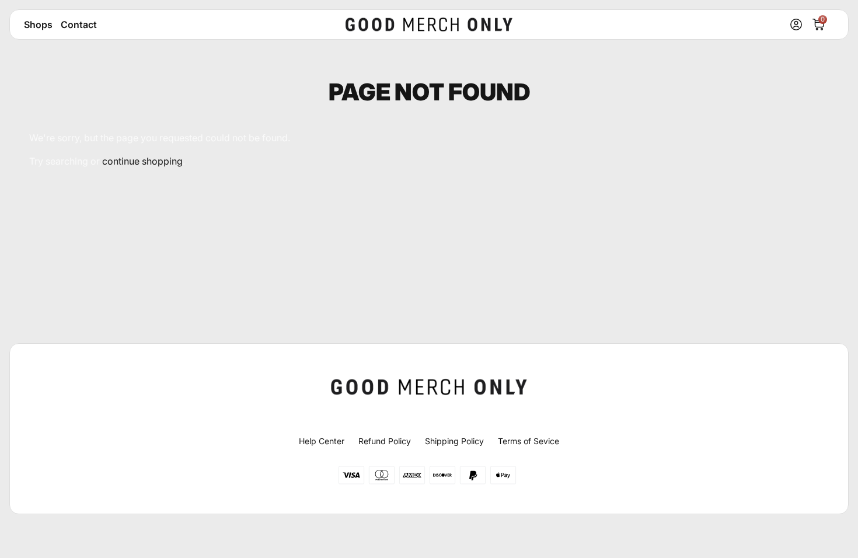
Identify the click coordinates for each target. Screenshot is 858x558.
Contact (79, 24)
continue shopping (142, 161)
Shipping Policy (454, 441)
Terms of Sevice (528, 441)
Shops (38, 24)
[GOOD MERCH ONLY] (429, 24)
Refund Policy (384, 441)
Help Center (321, 441)
